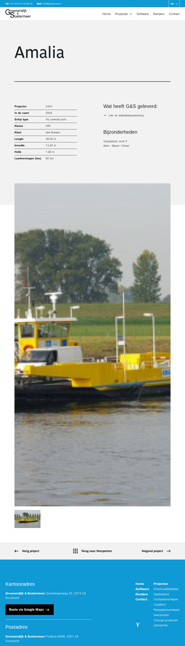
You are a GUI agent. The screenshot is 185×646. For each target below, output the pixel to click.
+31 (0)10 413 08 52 (21, 3)
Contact (174, 14)
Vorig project (30, 551)
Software (143, 14)
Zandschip (161, 625)
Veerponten (161, 615)
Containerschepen (166, 599)
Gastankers (161, 594)
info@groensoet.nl (51, 3)
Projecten (121, 14)
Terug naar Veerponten (96, 551)
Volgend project (152, 551)
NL (172, 3)
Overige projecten (166, 620)
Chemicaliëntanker (166, 589)
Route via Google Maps (27, 609)
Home (106, 14)
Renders (158, 14)
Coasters (160, 604)
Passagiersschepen (167, 610)
